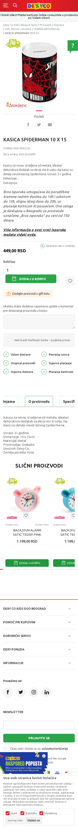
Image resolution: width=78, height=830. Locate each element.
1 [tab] (39, 110)
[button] (70, 281)
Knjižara (59, 25)
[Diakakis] (16, 105)
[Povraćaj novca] (44, 354)
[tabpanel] (39, 72)
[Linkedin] (46, 692)
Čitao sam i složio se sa (39, 748)
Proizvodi (45, 25)
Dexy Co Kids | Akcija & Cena (20, 25)
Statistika (31, 813)
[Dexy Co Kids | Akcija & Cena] (39, 6)
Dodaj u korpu (32, 279)
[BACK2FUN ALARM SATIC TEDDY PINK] (27, 498)
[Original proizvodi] (6, 363)
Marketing (50, 813)
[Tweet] (39, 124)
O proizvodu (39, 401)
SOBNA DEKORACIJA (47, 29)
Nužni (14, 813)
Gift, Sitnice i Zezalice (18, 29)
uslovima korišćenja (55, 748)
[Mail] (50, 124)
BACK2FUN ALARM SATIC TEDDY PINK (27, 532)
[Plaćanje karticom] (44, 371)
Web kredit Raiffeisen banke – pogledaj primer (42, 340)
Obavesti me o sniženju (60, 245)
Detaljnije (10, 183)
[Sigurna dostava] (6, 371)
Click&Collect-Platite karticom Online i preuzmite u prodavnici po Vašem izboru (39, 16)
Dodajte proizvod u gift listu (31, 293)
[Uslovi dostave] (6, 354)
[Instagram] (33, 692)
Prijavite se (39, 738)
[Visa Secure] (57, 773)
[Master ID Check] (68, 773)
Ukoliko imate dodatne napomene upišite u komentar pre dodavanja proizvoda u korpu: (38, 308)
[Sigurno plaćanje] (44, 363)
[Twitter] (20, 692)
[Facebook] (28, 124)
